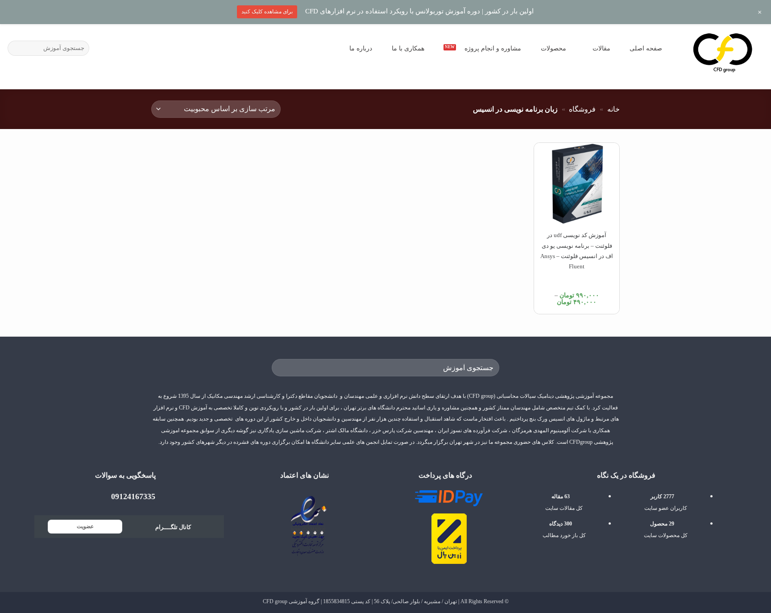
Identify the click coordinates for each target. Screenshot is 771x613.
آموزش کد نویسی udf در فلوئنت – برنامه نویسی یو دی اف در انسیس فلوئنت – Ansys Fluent (576, 251)
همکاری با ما (408, 48)
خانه (613, 109)
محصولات (553, 48)
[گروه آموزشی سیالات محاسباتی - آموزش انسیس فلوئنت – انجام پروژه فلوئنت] (722, 52)
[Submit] (15, 48)
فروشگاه (582, 109)
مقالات (601, 48)
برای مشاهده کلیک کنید (267, 11)
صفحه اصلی (646, 48)
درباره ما (360, 48)
